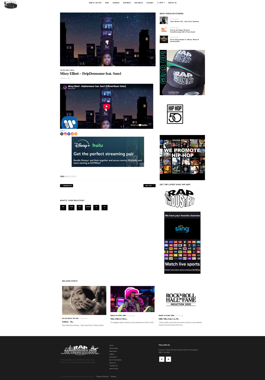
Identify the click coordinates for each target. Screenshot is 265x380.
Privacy (113, 376)
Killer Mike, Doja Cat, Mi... (169, 319)
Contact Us (113, 366)
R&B (77, 318)
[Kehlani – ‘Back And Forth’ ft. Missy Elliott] (84, 300)
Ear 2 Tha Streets (115, 360)
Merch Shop (113, 369)
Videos (111, 354)
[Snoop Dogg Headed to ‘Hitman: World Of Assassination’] (164, 39)
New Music (113, 351)
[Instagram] (65, 133)
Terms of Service (102, 376)
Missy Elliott (71, 176)
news (124, 315)
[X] (61, 133)
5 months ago (83, 318)
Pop (74, 318)
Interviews (113, 357)
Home (111, 345)
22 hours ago (174, 27)
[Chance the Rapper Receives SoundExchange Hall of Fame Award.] (164, 30)
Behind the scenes (116, 315)
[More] (75, 133)
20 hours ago (174, 19)
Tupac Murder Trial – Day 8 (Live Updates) (184, 21)
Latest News (113, 348)
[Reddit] (72, 133)
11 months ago (131, 315)
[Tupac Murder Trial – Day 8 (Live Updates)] (164, 20)
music (67, 70)
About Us (112, 363)
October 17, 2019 (65, 78)
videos (72, 70)
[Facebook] (68, 133)
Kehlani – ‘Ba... (68, 322)
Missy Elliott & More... (119, 319)
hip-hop (62, 70)
